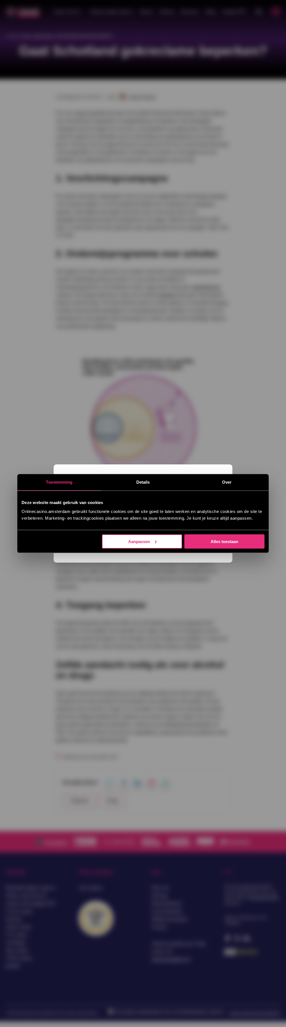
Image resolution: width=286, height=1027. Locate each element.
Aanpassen (139, 541)
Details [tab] (143, 482)
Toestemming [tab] (59, 482)
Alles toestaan (224, 541)
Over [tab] (227, 482)
